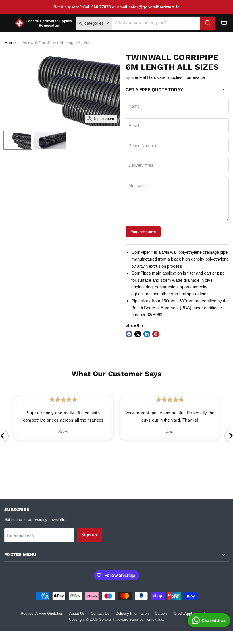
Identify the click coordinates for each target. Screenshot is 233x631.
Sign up (89, 534)
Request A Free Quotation (42, 613)
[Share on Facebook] (129, 334)
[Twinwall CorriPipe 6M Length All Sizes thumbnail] (18, 140)
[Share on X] (137, 334)
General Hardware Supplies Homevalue (168, 77)
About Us (77, 613)
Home (10, 42)
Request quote (143, 231)
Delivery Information (132, 613)
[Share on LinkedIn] (146, 334)
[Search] (207, 23)
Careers (161, 613)
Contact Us (100, 613)
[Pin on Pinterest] (155, 334)
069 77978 (101, 7)
